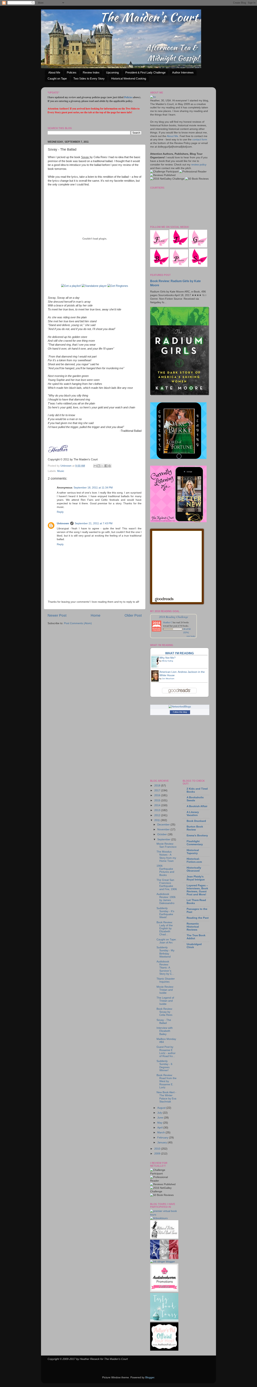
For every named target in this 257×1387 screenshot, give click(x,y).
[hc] (153, 97)
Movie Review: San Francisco (166, 845)
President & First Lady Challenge (145, 72)
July (160, 1112)
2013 (157, 810)
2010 (157, 1148)
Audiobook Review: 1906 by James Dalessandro (166, 899)
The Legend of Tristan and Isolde (165, 1000)
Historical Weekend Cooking (128, 78)
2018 (157, 785)
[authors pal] (164, 1349)
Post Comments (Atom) (78, 623)
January (162, 1142)
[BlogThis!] (99, 466)
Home (95, 615)
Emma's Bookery (197, 835)
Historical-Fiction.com (194, 860)
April (160, 1127)
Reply (60, 512)
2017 (157, 790)
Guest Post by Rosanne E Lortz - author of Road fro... (166, 1052)
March (161, 1132)
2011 (157, 820)
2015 (157, 800)
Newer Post (57, 615)
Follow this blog (180, 712)
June (160, 1117)
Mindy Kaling (167, 661)
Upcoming (112, 72)
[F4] (159, 246)
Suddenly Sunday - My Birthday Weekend (165, 952)
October (162, 834)
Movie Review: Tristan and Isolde (165, 989)
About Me (54, 72)
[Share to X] (102, 466)
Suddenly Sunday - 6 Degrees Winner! (164, 1066)
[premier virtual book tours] (163, 1214)
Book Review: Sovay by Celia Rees (165, 1011)
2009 (157, 1153)
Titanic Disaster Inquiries (166, 980)
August (161, 1107)
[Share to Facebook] (106, 466)
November (163, 829)
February (163, 1137)
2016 (157, 795)
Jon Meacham (168, 678)
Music (60, 471)
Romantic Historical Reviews (193, 926)
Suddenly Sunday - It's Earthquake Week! (165, 913)
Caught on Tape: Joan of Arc (166, 941)
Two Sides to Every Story (89, 78)
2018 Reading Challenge (173, 617)
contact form (199, 139)
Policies (71, 72)
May (160, 1122)
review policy (198, 164)
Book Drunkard (196, 821)
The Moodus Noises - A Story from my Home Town (166, 856)
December (163, 824)
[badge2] (164, 1291)
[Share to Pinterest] (109, 466)
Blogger (149, 1377)
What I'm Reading (179, 653)
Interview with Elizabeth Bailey (165, 1030)
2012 (157, 815)
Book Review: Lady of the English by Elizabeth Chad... (165, 928)
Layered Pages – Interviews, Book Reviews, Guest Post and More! (197, 890)
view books (190, 636)
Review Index (91, 72)
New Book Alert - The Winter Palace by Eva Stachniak (166, 1097)
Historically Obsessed (194, 869)
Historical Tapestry (193, 852)
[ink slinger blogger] (162, 1261)
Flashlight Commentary (195, 843)
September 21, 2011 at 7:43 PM (94, 523)
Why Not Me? (167, 657)
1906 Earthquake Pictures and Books (165, 870)
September (164, 839)
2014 (157, 805)
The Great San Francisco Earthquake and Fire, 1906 (167, 885)
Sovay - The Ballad (164, 1021)
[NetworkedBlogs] (180, 706)
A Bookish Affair (197, 806)
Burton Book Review (195, 828)
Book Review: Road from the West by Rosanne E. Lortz (166, 1081)
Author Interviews (183, 72)
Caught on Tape (57, 78)
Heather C (167, 622)
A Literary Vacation (193, 814)
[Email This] (95, 466)
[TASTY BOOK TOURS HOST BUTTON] (164, 1320)
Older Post (133, 615)
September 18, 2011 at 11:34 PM (93, 487)
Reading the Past (198, 917)
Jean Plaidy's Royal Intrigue (196, 878)
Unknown (66, 465)
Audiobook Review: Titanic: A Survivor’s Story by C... (165, 967)
